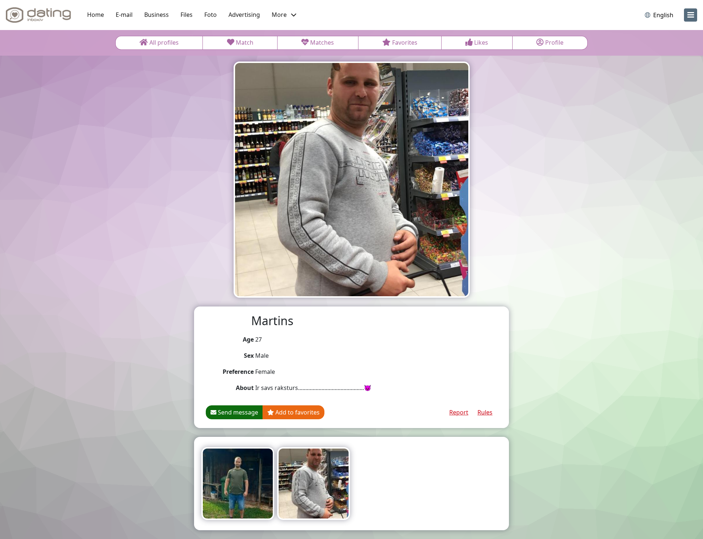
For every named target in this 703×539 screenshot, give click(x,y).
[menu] (690, 15)
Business (156, 15)
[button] (284, 15)
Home (95, 15)
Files (187, 15)
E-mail (124, 15)
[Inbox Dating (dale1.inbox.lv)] (38, 15)
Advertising (244, 15)
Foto (210, 15)
